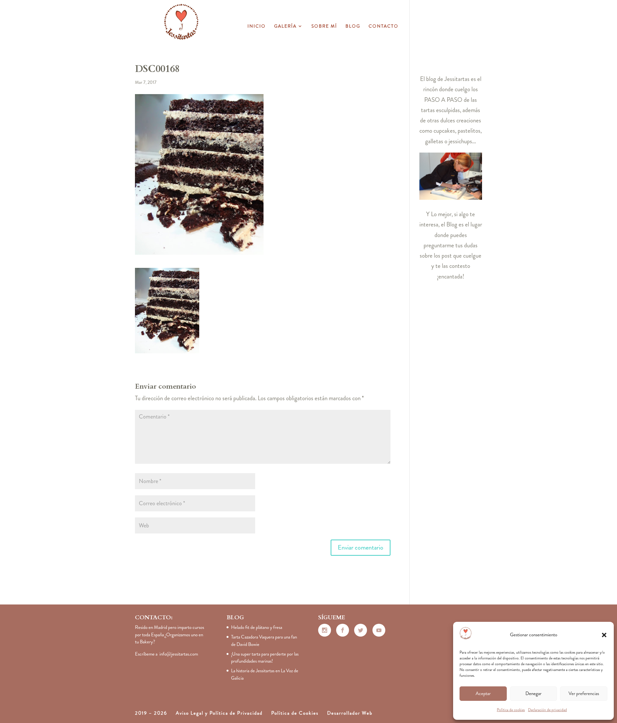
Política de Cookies (294, 713)
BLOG (352, 26)
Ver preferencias (583, 693)
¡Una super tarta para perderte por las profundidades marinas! (265, 657)
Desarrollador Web (349, 713)
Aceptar (483, 693)
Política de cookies (511, 710)
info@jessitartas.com (178, 653)
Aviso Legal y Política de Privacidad (219, 713)
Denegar (533, 693)
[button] (604, 635)
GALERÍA (285, 26)
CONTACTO (383, 26)
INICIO (256, 26)
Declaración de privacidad (547, 710)
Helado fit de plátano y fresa (256, 627)
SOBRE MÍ (324, 26)
